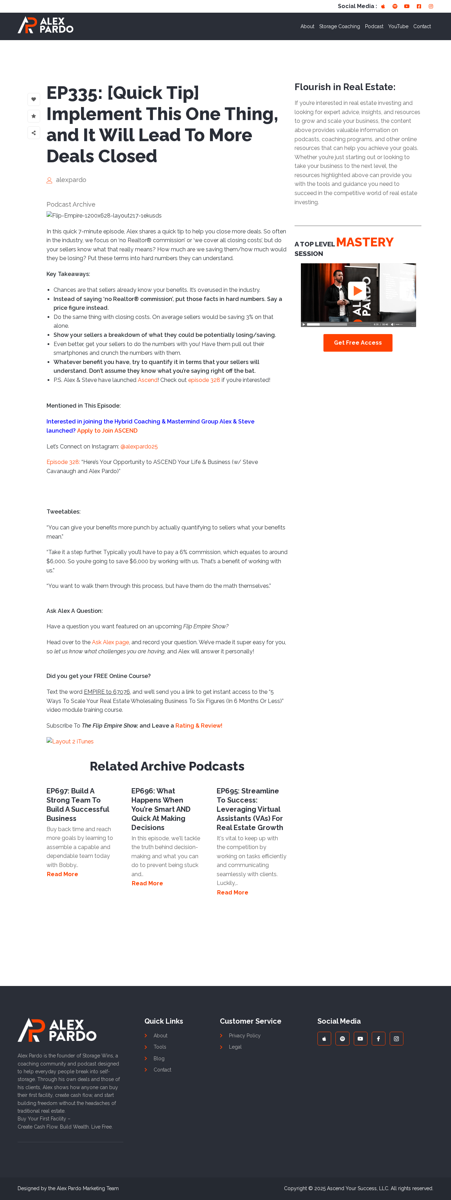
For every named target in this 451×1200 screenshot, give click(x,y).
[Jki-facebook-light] (378, 1038)
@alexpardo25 (139, 446)
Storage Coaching (339, 26)
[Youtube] (406, 6)
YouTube (398, 26)
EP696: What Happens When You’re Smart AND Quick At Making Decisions (161, 809)
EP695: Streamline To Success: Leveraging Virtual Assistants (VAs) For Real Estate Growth (250, 809)
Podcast (374, 26)
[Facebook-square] (418, 6)
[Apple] (383, 6)
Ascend (147, 380)
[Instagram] (430, 6)
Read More (62, 874)
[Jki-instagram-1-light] (396, 1038)
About (307, 26)
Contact (422, 26)
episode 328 (204, 380)
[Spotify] (395, 6)
